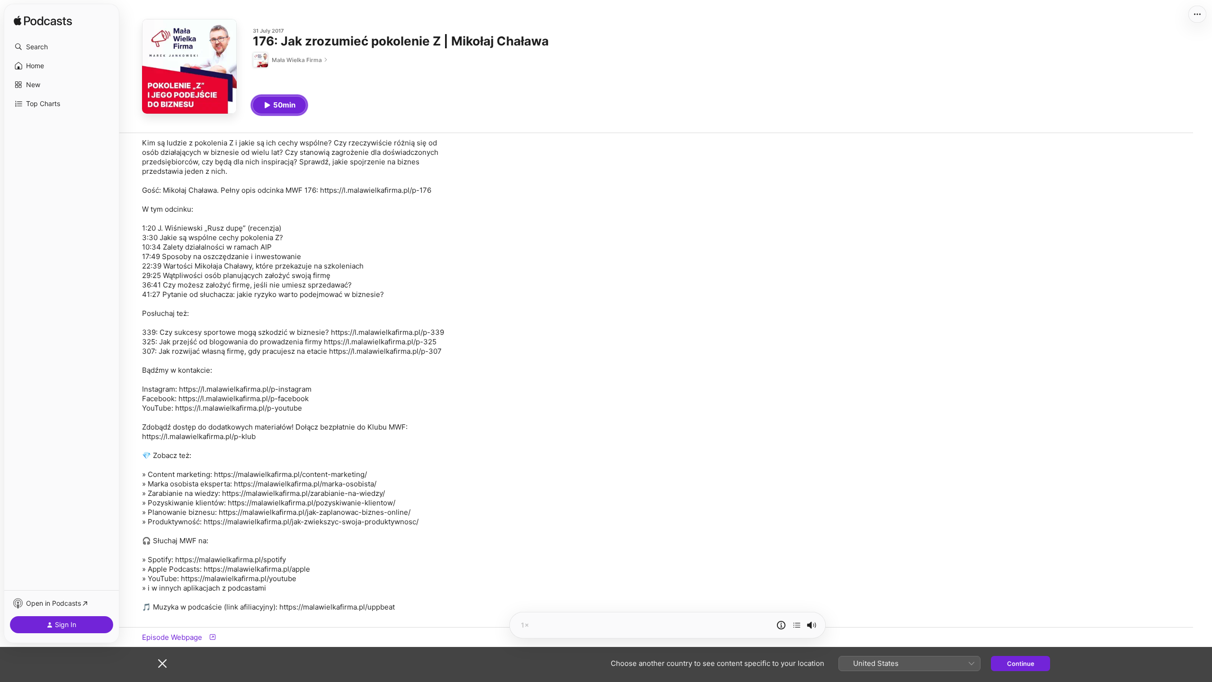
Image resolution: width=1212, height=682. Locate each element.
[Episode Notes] (781, 625)
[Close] (162, 663)
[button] (61, 47)
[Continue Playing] (796, 625)
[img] (43, 21)
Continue (1020, 663)
